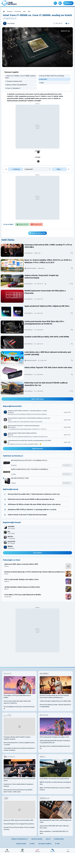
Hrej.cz (6, 574)
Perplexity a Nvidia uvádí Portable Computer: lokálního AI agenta (17, 738)
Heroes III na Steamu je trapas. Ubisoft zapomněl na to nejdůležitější (55, 705)
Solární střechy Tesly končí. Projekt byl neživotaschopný (41, 276)
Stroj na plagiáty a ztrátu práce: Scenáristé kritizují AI (19, 707)
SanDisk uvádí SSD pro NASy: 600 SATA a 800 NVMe (47, 337)
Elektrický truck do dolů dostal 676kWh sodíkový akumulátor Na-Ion (46, 384)
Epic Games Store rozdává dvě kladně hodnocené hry (55, 747)
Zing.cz (6, 566)
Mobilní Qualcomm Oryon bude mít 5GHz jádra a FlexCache (45, 292)
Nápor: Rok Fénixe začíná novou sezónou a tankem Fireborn (55, 788)
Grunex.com (7, 596)
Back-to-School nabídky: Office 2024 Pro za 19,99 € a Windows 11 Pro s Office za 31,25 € (48, 261)
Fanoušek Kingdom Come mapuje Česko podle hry (19, 824)
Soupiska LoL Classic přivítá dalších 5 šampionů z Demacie (19, 785)
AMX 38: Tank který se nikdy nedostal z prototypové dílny (55, 783)
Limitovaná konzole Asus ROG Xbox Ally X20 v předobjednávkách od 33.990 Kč (44, 322)
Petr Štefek (11, 23)
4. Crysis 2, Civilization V (12, 88)
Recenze (9, 11)
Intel (24, 11)
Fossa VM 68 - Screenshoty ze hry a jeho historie (54, 778)
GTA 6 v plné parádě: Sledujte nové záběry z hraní (21, 579)
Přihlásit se (68, 3)
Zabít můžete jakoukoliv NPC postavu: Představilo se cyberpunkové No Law (55, 741)
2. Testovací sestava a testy (13, 81)
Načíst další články (37, 399)
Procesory (18, 11)
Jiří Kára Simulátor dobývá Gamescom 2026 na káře (22, 587)
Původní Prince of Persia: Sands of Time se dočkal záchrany (19, 828)
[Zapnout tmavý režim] (60, 3)
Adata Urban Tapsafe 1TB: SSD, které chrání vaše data (48, 367)
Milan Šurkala (29, 253)
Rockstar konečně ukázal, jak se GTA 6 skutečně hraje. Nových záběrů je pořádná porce (34, 572)
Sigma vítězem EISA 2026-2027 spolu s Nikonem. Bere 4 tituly (54, 827)
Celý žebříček (37, 553)
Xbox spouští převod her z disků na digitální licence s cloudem (19, 743)
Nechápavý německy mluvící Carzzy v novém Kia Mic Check (19, 779)
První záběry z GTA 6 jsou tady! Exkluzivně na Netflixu (22, 595)
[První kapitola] (6, 169)
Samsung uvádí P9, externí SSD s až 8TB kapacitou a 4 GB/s (55, 821)
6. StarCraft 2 (43, 79)
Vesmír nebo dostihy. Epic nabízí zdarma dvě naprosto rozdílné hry (17, 702)
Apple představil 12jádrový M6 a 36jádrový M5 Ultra (47, 306)
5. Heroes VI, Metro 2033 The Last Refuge (51, 76)
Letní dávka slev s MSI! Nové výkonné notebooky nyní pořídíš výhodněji (48, 353)
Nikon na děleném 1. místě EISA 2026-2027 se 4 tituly (54, 832)
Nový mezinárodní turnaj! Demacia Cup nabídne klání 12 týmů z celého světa (18, 790)
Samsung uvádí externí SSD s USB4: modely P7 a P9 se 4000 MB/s (48, 246)
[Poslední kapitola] (69, 169)
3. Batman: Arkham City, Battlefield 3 (16, 84)
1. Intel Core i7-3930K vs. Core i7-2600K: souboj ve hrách (20, 77)
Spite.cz (6, 581)
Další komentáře (37, 448)
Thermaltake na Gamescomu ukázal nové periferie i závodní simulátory (19, 749)
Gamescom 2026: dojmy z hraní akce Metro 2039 (21, 564)
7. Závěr (41, 82)
